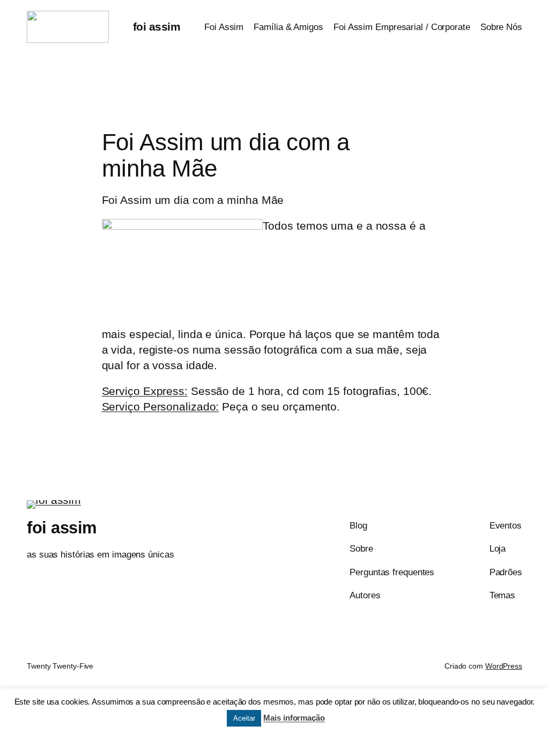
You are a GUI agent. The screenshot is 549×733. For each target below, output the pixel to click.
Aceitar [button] (244, 718)
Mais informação (294, 717)
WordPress (503, 666)
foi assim (157, 26)
